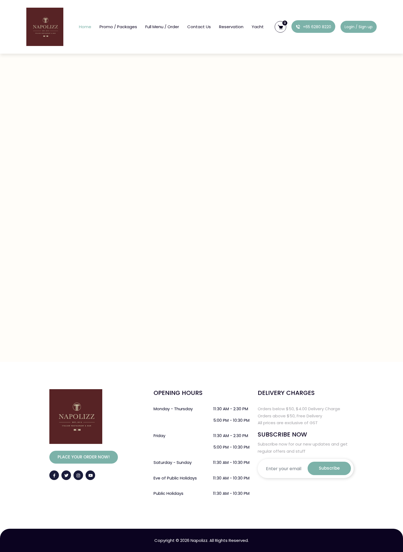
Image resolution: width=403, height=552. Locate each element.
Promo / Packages (118, 27)
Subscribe (329, 468)
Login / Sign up (359, 27)
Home (85, 27)
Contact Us (199, 27)
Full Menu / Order (162, 27)
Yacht (258, 27)
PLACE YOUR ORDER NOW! (84, 457)
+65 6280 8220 (316, 27)
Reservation (231, 27)
